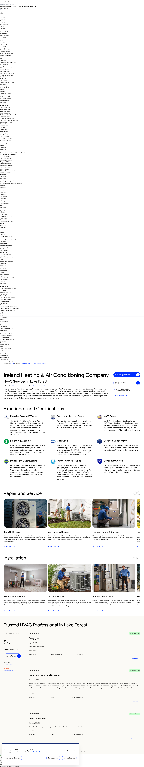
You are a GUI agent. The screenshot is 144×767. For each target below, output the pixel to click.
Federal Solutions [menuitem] (4, 203)
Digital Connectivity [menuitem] (5, 156)
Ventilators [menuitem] (3, 40)
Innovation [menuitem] (2, 319)
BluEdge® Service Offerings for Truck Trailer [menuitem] (11, 180)
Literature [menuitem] (2, 267)
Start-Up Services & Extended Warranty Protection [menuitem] (13, 153)
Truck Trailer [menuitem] (3, 214)
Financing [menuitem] (2, 234)
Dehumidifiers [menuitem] (3, 44)
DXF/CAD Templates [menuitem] (5, 96)
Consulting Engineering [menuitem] (6, 160)
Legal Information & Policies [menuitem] (7, 277)
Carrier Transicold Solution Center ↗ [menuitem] (9, 308)
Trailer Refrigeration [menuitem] (5, 107)
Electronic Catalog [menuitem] (5, 95)
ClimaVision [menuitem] (3, 84)
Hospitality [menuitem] (3, 201)
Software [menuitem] (2, 91)
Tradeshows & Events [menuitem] (5, 216)
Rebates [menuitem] (2, 232)
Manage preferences (13, 758)
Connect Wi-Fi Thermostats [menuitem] (7, 82)
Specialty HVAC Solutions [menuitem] (6, 48)
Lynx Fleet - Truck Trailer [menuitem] (6, 138)
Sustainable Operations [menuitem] (6, 335)
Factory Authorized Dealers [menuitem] (7, 236)
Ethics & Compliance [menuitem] (5, 348)
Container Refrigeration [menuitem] (6, 122)
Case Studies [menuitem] (3, 268)
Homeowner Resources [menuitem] (6, 229)
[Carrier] (72, 11)
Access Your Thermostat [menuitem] (6, 258)
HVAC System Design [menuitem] (5, 93)
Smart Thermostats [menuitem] (5, 50)
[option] (26, 523)
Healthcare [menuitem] (3, 198)
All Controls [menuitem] (3, 78)
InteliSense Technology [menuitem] (6, 245)
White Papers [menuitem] (3, 270)
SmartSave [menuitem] (3, 249)
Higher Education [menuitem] (4, 200)
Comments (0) (135, 659)
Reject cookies (53, 758)
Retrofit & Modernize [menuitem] (5, 163)
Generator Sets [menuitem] (4, 125)
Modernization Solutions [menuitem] (6, 165)
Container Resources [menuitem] (5, 296)
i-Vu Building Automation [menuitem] (6, 86)
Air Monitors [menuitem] (3, 46)
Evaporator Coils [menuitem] (4, 57)
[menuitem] (3, 19)
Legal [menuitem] (1, 276)
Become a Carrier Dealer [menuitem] (6, 261)
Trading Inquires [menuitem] (4, 301)
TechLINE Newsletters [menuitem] (6, 299)
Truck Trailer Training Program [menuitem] (8, 288)
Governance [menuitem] (3, 341)
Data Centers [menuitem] (3, 196)
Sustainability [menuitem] (3, 220)
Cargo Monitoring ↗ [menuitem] (5, 134)
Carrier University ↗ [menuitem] (5, 274)
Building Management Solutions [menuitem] (8, 171)
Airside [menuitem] (2, 66)
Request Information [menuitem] (5, 172)
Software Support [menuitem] (4, 100)
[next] (94, 751)
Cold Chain (3, 104)
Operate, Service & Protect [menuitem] (7, 151)
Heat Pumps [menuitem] (3, 26)
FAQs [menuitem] (1, 259)
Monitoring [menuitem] (3, 133)
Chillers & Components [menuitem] (6, 68)
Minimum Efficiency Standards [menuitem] (8, 240)
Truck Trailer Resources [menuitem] (6, 287)
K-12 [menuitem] (1, 205)
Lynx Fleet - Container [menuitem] (5, 140)
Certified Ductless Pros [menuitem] (6, 238)
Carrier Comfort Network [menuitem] (6, 87)
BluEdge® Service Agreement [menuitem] (7, 154)
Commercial (3, 62)
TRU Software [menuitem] (3, 290)
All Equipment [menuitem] (4, 64)
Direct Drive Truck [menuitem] (5, 116)
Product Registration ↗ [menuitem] (6, 254)
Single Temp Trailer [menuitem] (5, 109)
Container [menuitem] (2, 212)
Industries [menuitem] (2, 185)
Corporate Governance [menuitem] (6, 343)
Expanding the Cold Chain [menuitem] (7, 221)
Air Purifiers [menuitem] (3, 37)
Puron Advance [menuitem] (4, 250)
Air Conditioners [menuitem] (4, 24)
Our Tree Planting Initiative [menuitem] (7, 339)
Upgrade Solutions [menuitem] (5, 167)
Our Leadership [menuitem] (4, 321)
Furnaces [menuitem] (2, 28)
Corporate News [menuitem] (4, 353)
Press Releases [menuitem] (4, 355)
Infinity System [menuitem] (4, 243)
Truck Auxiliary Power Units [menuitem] (7, 118)
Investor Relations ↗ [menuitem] (5, 344)
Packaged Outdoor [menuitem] (5, 71)
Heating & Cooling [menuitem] (5, 22)
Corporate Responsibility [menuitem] (6, 328)
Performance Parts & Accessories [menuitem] (9, 120)
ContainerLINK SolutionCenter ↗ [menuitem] (8, 310)
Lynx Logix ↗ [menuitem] (3, 143)
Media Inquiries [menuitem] (4, 359)
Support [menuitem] (2, 223)
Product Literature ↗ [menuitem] (5, 294)
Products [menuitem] (2, 17)
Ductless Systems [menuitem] (5, 30)
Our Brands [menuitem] (3, 323)
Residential (3, 21)
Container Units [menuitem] (4, 124)
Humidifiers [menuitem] (3, 39)
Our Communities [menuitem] (4, 337)
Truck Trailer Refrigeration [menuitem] (7, 106)
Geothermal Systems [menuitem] (5, 55)
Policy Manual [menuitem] (3, 346)
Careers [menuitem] (2, 325)
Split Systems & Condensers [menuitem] (7, 73)
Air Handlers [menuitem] (3, 33)
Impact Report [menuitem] (3, 330)
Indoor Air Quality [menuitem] (4, 35)
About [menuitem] (1, 312)
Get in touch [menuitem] (3, 174)
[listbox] (72, 523)
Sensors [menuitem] (2, 89)
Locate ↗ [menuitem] (2, 281)
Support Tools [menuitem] (3, 252)
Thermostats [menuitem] (3, 80)
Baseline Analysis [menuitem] (4, 169)
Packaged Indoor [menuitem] (4, 69)
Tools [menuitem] (1, 305)
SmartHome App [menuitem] (4, 247)
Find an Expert (4, 361)
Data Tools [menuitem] (3, 127)
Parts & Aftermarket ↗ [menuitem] (6, 77)
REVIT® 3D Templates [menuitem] (5, 98)
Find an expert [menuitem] (4, 279)
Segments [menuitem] (2, 211)
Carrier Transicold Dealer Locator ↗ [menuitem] (9, 306)
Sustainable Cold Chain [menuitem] (6, 334)
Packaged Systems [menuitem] (5, 31)
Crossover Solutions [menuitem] (5, 51)
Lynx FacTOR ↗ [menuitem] (4, 142)
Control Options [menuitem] (4, 131)
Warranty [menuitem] (2, 256)
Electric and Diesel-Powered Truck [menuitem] (9, 115)
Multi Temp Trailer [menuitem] (5, 111)
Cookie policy (37, 752)
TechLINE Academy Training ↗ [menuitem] (8, 297)
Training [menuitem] (2, 272)
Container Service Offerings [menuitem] (7, 182)
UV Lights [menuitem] (2, 42)
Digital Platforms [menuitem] (4, 136)
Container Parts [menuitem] (4, 129)
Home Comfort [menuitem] (4, 191)
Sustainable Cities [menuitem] (4, 332)
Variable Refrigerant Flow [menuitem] (6, 53)
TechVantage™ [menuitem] (4, 326)
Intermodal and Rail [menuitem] (5, 113)
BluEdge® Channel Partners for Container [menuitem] (11, 183)
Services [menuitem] (2, 145)
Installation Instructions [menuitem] (6, 292)
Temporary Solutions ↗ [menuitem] (6, 162)
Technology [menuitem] (3, 241)
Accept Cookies (69, 758)
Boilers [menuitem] (2, 59)
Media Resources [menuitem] (4, 357)
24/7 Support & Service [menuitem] (6, 158)
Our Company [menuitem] (3, 317)
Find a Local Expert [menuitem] (5, 231)
